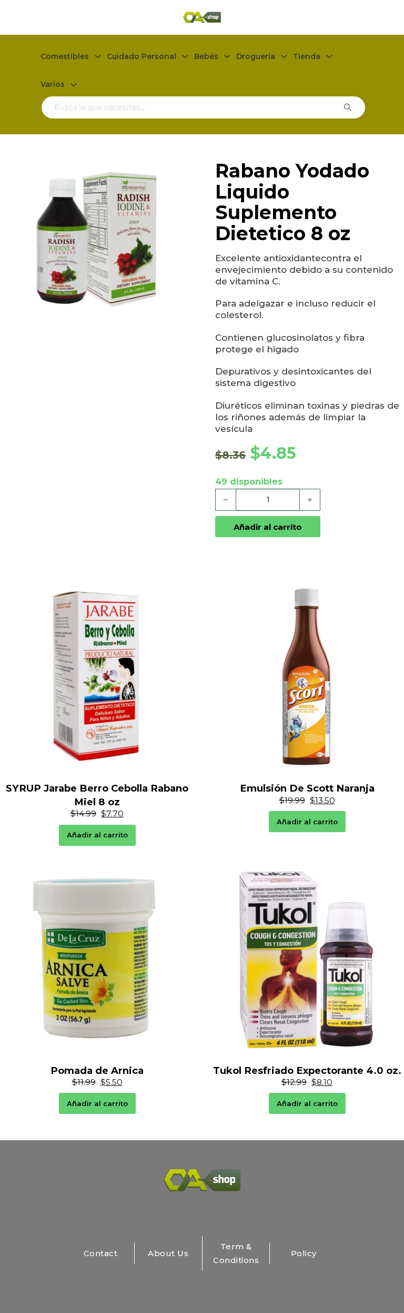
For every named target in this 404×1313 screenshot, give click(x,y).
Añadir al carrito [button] (97, 835)
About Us (168, 1253)
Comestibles (65, 56)
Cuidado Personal (141, 56)
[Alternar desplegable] (98, 56)
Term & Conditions (236, 1253)
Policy (304, 1253)
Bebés (206, 56)
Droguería (255, 56)
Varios (53, 84)
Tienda (306, 56)
